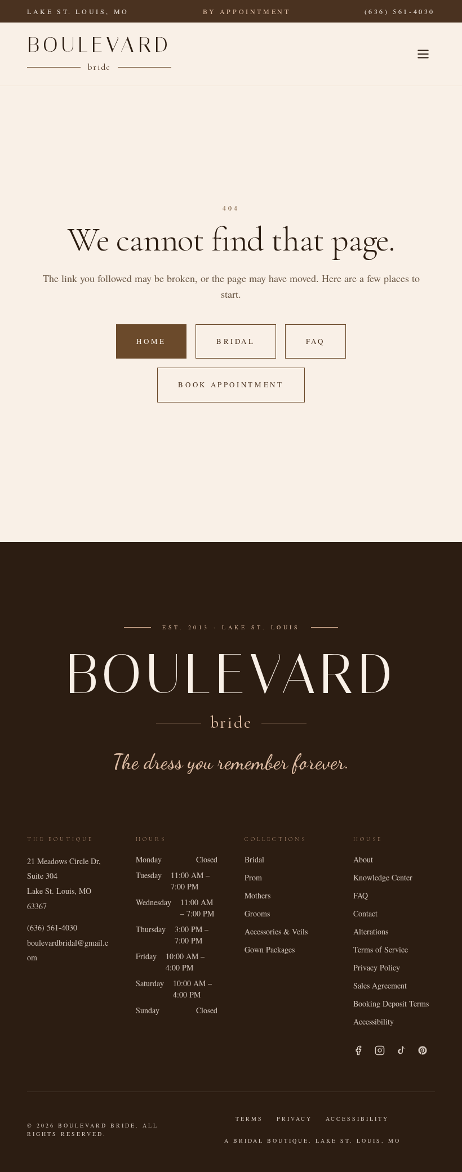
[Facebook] (358, 1050)
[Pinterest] (422, 1050)
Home (151, 341)
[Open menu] (423, 54)
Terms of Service (380, 949)
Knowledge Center (382, 877)
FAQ (315, 341)
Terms (249, 1118)
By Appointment (246, 11)
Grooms (257, 913)
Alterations (370, 931)
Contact (365, 913)
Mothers (257, 895)
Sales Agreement (380, 985)
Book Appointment (230, 384)
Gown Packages (270, 949)
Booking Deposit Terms (391, 1003)
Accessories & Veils (276, 931)
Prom (253, 877)
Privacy (294, 1118)
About (363, 859)
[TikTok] (401, 1050)
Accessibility (373, 1021)
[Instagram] (380, 1050)
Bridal (235, 341)
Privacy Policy (376, 967)
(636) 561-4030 (400, 11)
